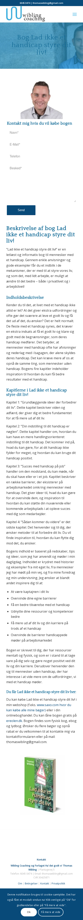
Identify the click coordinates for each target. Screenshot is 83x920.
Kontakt (44, 883)
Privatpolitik (58, 883)
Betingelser (31, 883)
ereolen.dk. (14, 721)
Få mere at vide (50, 912)
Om (20, 883)
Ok (28, 912)
